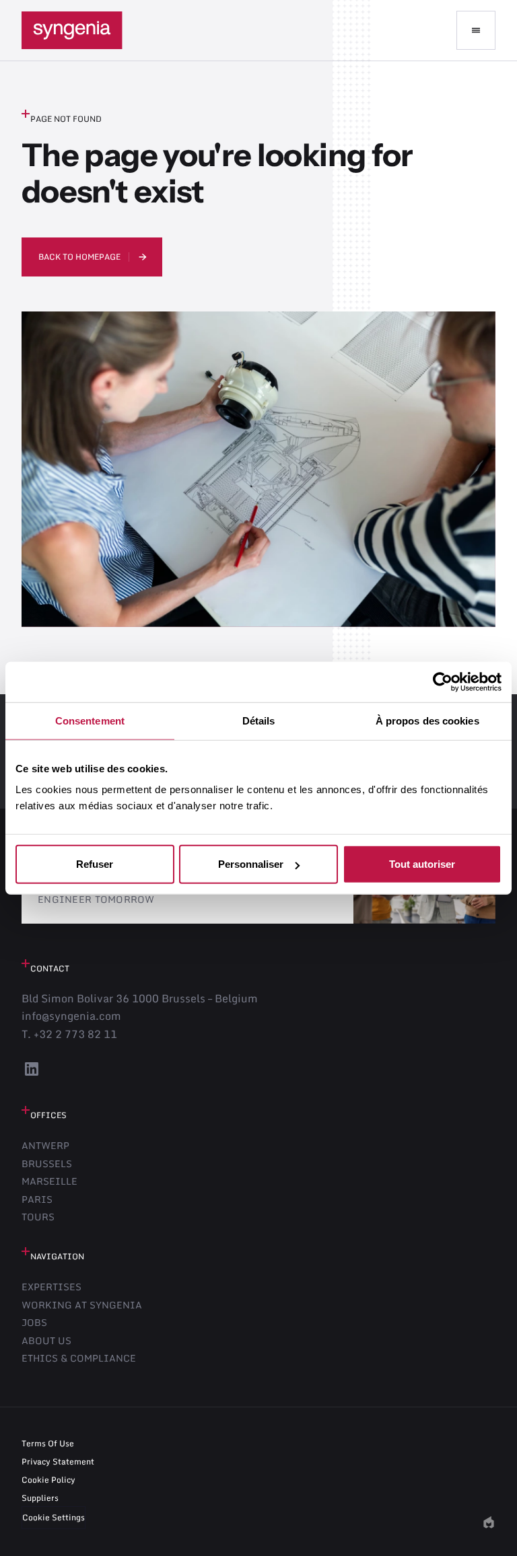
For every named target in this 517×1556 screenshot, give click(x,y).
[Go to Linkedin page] (32, 1075)
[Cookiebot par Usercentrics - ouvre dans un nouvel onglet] (443, 681)
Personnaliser (250, 864)
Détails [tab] (258, 720)
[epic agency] (488, 1522)
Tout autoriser (422, 864)
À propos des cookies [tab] (427, 720)
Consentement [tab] (90, 720)
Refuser (94, 864)
